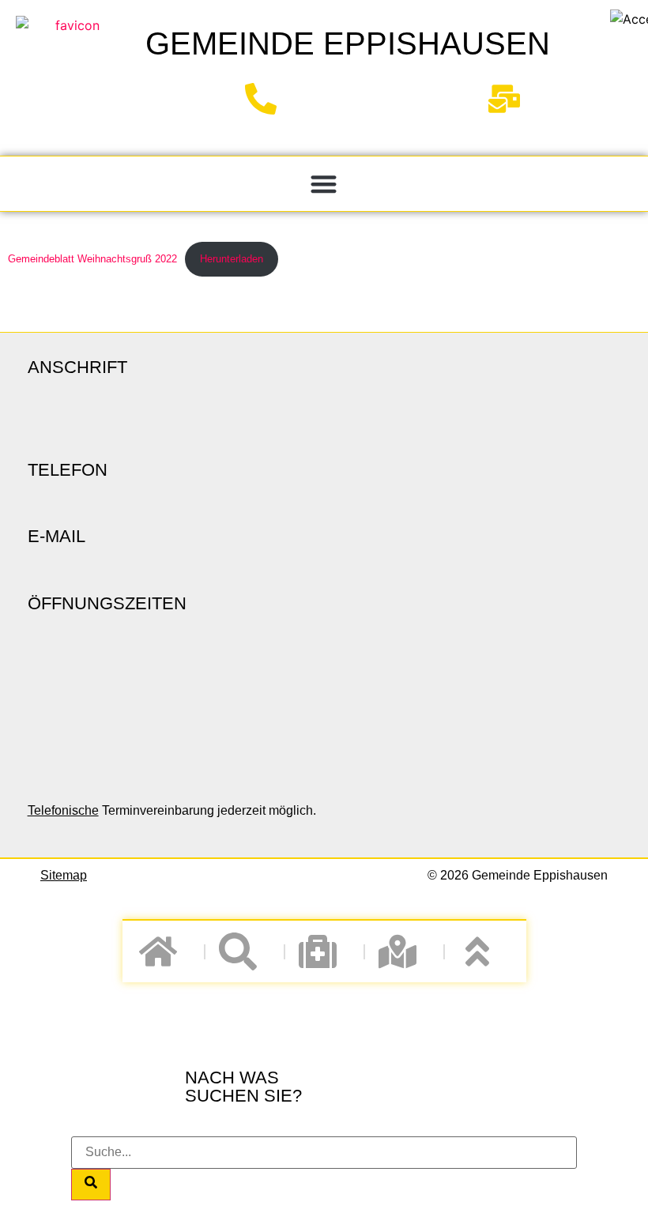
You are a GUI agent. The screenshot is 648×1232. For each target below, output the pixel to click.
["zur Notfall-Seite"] (324, 951)
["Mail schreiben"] (510, 99)
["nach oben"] (484, 951)
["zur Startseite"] (71, 75)
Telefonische (63, 810)
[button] (324, 184)
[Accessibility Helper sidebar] (629, 19)
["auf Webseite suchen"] (244, 951)
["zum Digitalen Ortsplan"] (404, 951)
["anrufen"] (266, 99)
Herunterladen (231, 259)
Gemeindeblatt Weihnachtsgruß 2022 (92, 259)
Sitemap (63, 875)
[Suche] (91, 1184)
